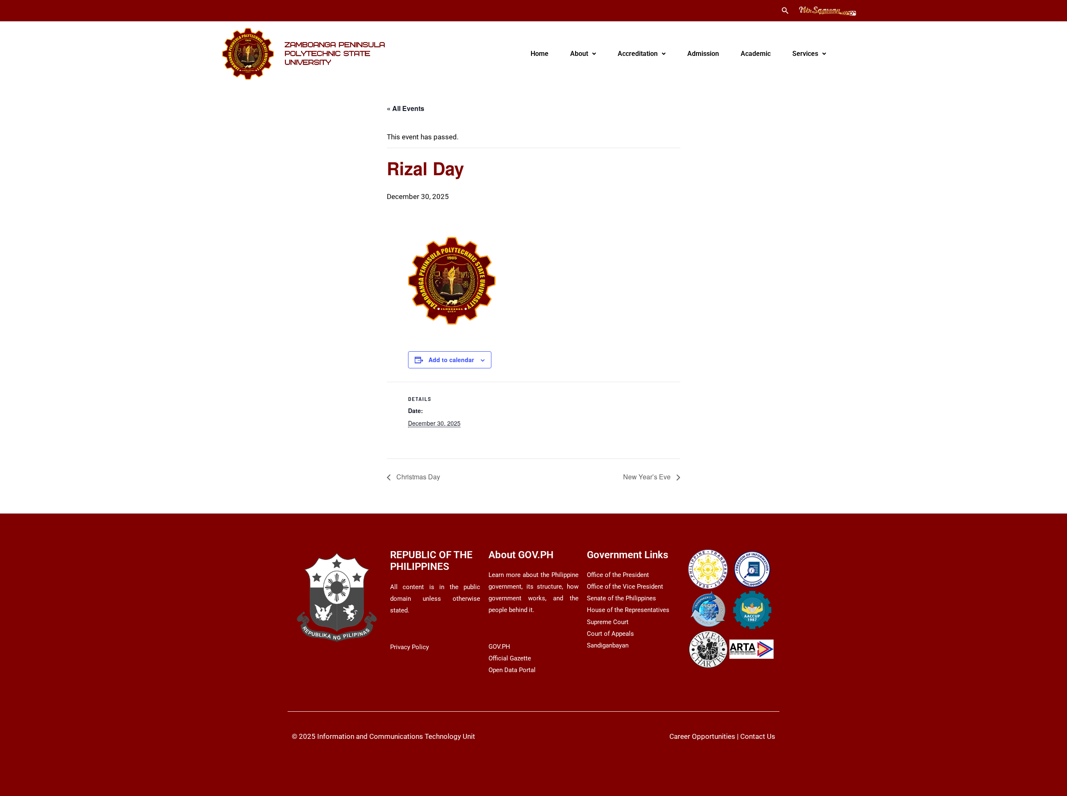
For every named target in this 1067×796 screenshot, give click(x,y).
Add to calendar (451, 359)
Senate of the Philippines (621, 598)
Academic (756, 54)
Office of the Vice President (625, 586)
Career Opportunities (702, 736)
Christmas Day (417, 476)
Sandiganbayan (608, 645)
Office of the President (618, 575)
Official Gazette (509, 658)
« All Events (405, 108)
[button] (785, 10)
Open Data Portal (512, 670)
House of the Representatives (628, 610)
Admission (703, 54)
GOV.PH (499, 646)
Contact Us (757, 736)
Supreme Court (608, 622)
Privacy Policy (409, 647)
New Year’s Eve (647, 476)
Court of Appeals (610, 633)
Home (540, 54)
